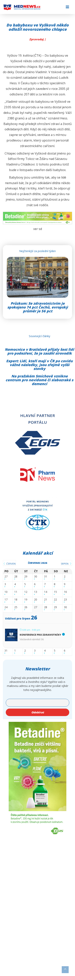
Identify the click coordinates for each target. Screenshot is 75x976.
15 (55, 592)
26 (25, 607)
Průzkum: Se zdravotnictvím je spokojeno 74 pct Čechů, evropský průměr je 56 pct (37, 307)
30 (35, 576)
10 (6, 592)
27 (6, 576)
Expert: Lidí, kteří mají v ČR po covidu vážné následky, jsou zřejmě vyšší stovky (39, 365)
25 (15, 607)
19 (25, 599)
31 (45, 576)
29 (25, 576)
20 (35, 599)
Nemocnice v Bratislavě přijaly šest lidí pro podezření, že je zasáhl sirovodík (39, 351)
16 (65, 592)
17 (6, 599)
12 (25, 592)
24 (6, 607)
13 (35, 592)
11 (15, 592)
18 (15, 599)
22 (55, 599)
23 (65, 599)
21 (45, 599)
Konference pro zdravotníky (40, 634)
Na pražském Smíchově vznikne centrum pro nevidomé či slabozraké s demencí (39, 380)
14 (45, 592)
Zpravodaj (36, 39)
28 (15, 576)
